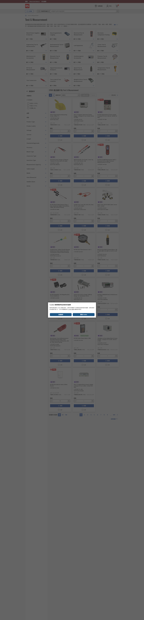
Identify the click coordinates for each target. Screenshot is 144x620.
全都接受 (60, 314)
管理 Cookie (83, 314)
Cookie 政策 (71, 309)
